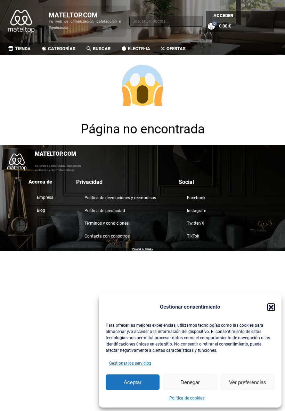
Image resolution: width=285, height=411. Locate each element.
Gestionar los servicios (130, 363)
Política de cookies (186, 398)
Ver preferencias (247, 382)
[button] (271, 307)
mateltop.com (73, 15)
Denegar (190, 382)
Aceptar (132, 382)
